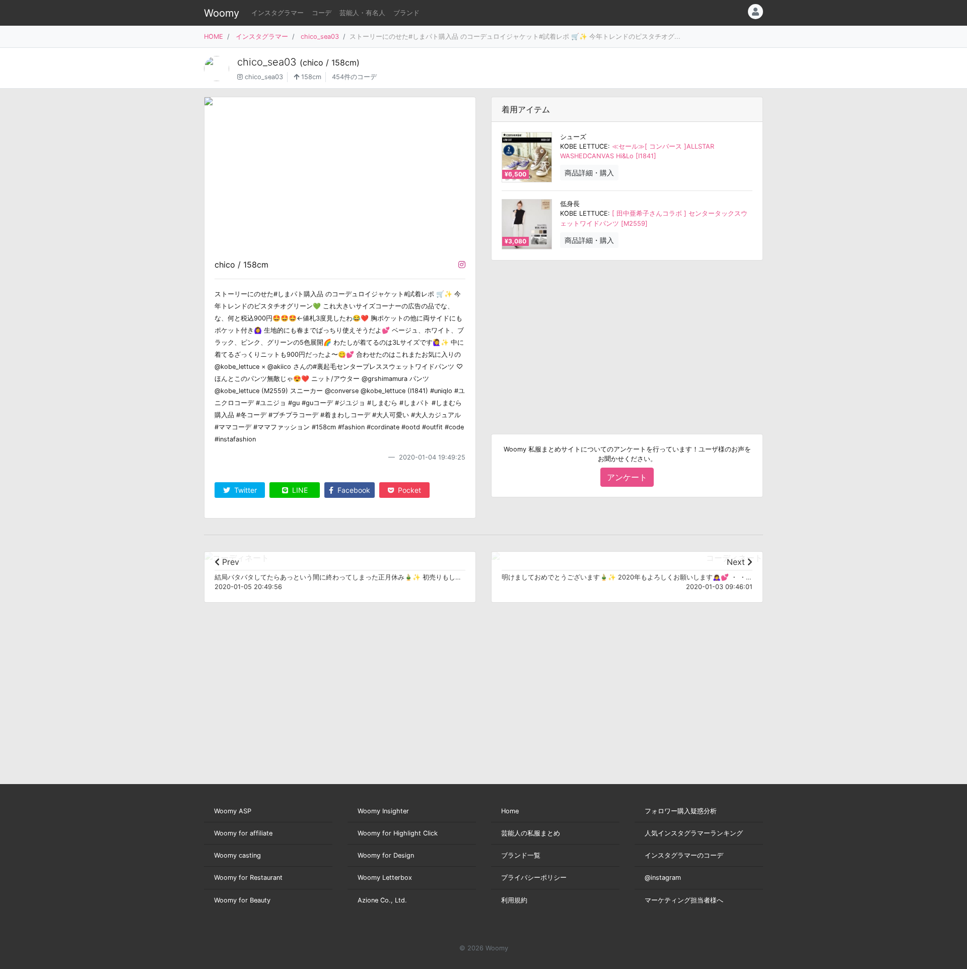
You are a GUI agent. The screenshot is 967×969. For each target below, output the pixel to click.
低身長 (570, 204)
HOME (213, 36)
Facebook (352, 490)
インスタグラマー (277, 13)
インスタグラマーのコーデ (684, 855)
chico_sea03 (320, 36)
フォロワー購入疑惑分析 (681, 811)
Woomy (221, 13)
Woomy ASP (232, 811)
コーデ (321, 13)
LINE (299, 490)
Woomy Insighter (383, 811)
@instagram (663, 877)
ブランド (406, 13)
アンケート (627, 477)
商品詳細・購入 (589, 172)
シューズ (573, 137)
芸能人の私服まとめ (530, 833)
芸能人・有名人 (362, 13)
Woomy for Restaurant (248, 877)
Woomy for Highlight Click (398, 833)
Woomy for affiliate (243, 833)
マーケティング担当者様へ (684, 900)
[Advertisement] (627, 339)
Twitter (244, 490)
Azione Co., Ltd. (382, 900)
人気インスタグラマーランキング (694, 833)
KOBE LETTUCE (584, 146)
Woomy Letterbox (385, 877)
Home (510, 811)
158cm (310, 77)
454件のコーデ (354, 77)
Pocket (408, 490)
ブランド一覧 (520, 855)
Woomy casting (237, 855)
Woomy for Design (386, 855)
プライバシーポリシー (534, 877)
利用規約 (514, 900)
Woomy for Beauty (242, 900)
